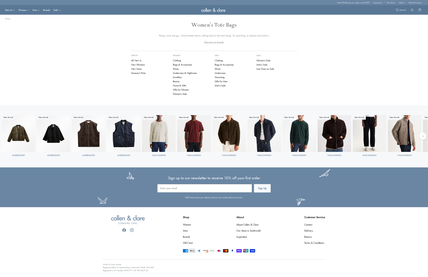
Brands (46, 10)
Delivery (308, 230)
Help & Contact (415, 2)
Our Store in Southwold (248, 230)
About (401, 2)
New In (8, 10)
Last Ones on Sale (265, 69)
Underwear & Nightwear (185, 73)
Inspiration (377, 2)
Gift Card (187, 243)
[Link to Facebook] (124, 230)
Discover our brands (214, 42)
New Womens (138, 64)
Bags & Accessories (182, 64)
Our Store (391, 2)
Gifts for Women (181, 89)
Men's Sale (220, 85)
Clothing (177, 60)
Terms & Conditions (314, 243)
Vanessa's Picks (138, 73)
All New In (136, 60)
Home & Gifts (179, 85)
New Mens (136, 69)
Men (34, 10)
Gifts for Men (221, 81)
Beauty (176, 81)
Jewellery (177, 77)
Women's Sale (180, 94)
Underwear (220, 73)
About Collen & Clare (247, 224)
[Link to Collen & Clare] (128, 220)
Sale (56, 10)
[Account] (412, 10)
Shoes (176, 69)
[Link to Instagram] (132, 230)
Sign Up (262, 188)
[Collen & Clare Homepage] (214, 10)
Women (22, 10)
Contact (308, 224)
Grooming (220, 77)
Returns (308, 237)
